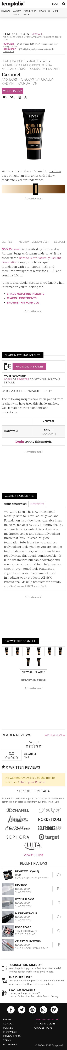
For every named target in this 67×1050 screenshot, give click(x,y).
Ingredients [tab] (37, 504)
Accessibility (11, 1044)
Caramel (11, 74)
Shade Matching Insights (25, 294)
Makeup (34, 61)
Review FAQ (10, 1032)
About (7, 1019)
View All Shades (33, 672)
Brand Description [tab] (15, 504)
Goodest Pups (43, 1027)
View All (37, 34)
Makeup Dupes (17, 12)
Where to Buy (12, 90)
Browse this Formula (23, 302)
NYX (5, 80)
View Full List (33, 855)
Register (23, 379)
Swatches (44, 11)
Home (5, 61)
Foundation (10, 65)
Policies (8, 1027)
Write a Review (55, 735)
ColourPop (9, 49)
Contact (8, 1023)
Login (55, 3)
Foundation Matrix (30, 12)
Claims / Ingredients (22, 298)
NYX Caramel (11, 249)
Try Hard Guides (44, 1023)
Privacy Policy (12, 1036)
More (55, 11)
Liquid (25, 65)
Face (45, 61)
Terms (7, 1040)
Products (19, 61)
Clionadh (8, 44)
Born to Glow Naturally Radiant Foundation (27, 82)
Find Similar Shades (29, 366)
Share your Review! (33, 782)
